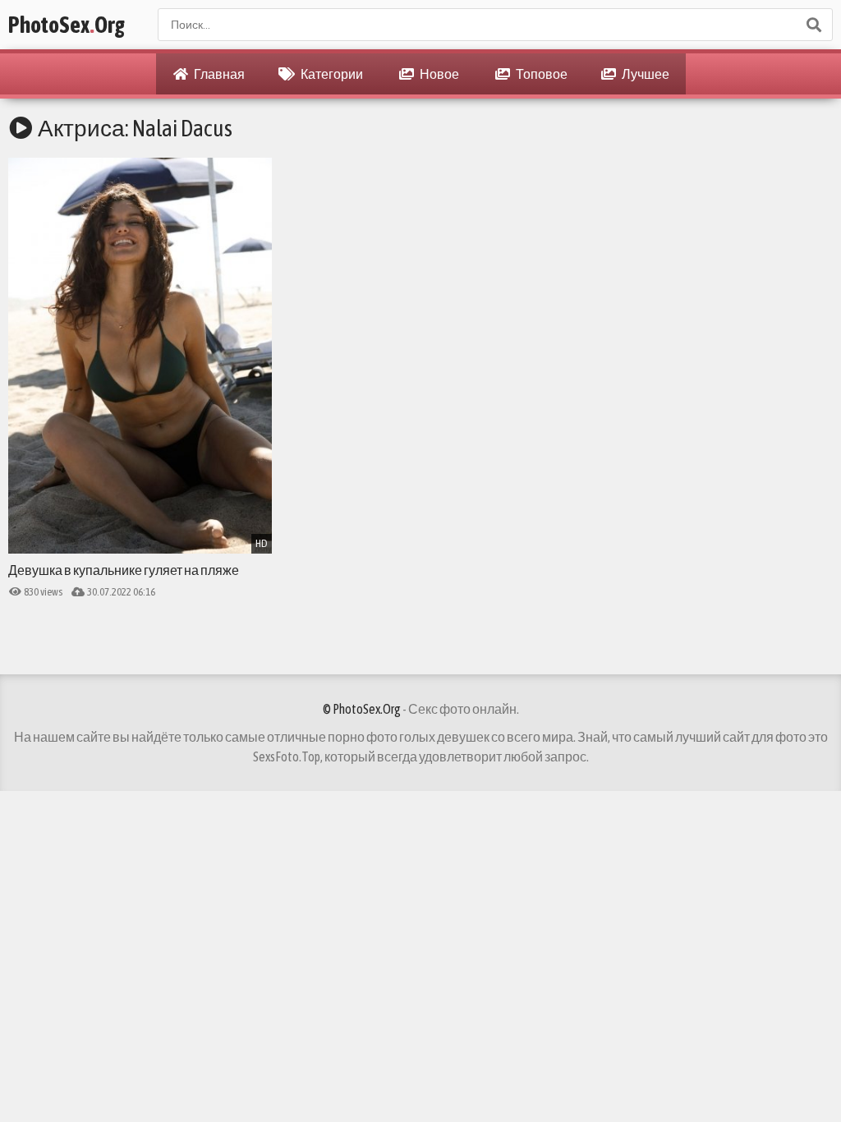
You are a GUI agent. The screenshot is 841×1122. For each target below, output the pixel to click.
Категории (331, 74)
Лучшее (644, 74)
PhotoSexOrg (66, 24)
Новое (438, 74)
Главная (218, 74)
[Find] (813, 24)
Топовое (541, 74)
